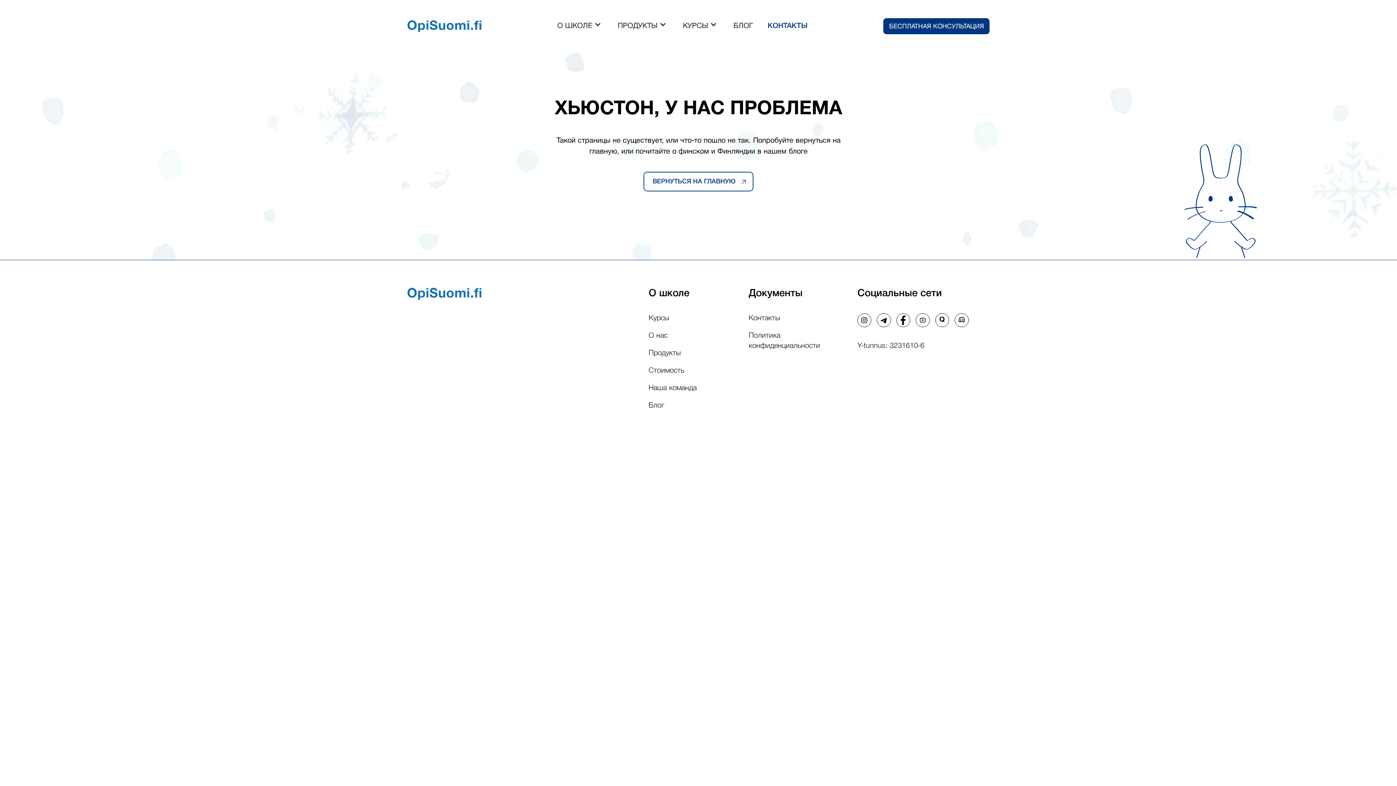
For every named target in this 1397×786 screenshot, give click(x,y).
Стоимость (666, 371)
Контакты (764, 318)
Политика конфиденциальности (784, 341)
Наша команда (673, 388)
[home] (444, 26)
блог (743, 26)
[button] (580, 26)
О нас (658, 336)
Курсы (659, 318)
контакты (788, 26)
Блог (656, 405)
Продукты (665, 353)
